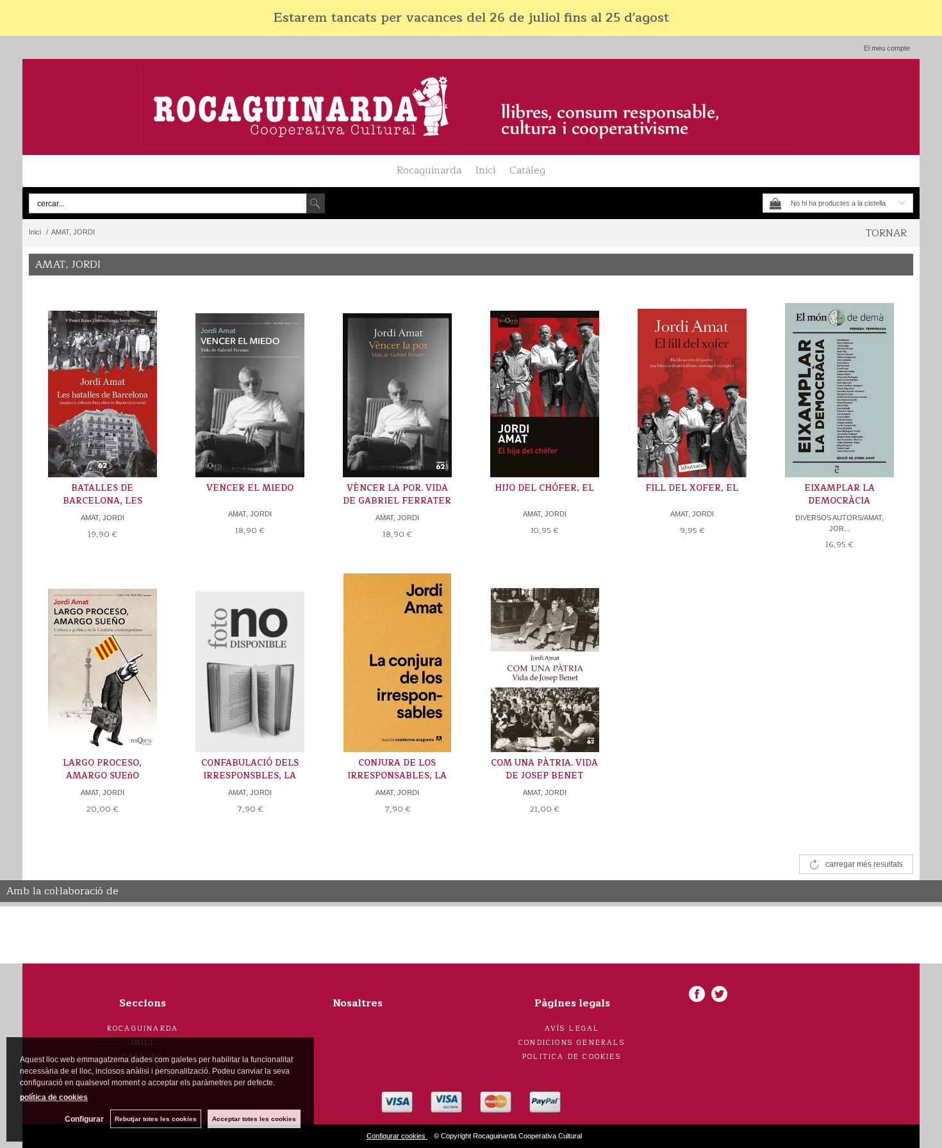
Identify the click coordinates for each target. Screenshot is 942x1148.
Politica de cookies (572, 1057)
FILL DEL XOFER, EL (691, 488)
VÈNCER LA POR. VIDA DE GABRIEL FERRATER (397, 494)
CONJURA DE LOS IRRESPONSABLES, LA (397, 769)
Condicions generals (571, 1043)
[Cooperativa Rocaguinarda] (471, 107)
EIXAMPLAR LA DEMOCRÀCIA (839, 494)
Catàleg (527, 170)
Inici (485, 170)
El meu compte (887, 48)
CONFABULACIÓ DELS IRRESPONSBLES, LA (250, 769)
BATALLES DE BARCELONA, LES (102, 494)
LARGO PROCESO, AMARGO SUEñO (102, 769)
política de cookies (54, 1097)
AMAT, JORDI (102, 517)
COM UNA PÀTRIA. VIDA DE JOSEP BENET (544, 769)
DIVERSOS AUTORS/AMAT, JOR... (839, 523)
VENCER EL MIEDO (249, 488)
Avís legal (572, 1028)
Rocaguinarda (429, 170)
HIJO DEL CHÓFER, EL (544, 488)
